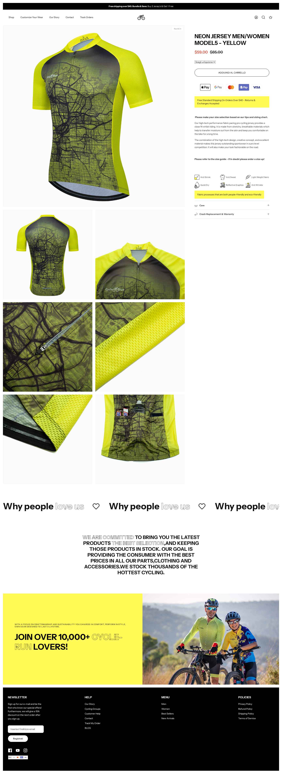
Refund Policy (245, 708)
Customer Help (92, 713)
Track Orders (86, 17)
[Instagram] (25, 750)
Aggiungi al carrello (232, 72)
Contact (70, 17)
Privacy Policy (245, 704)
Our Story (54, 17)
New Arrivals (167, 718)
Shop (11, 17)
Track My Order (92, 723)
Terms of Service (247, 718)
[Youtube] (18, 750)
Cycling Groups (92, 708)
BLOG (88, 728)
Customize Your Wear (31, 17)
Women (165, 708)
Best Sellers (167, 713)
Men (163, 704)
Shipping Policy (246, 713)
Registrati (18, 738)
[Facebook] (10, 750)
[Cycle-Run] (141, 17)
